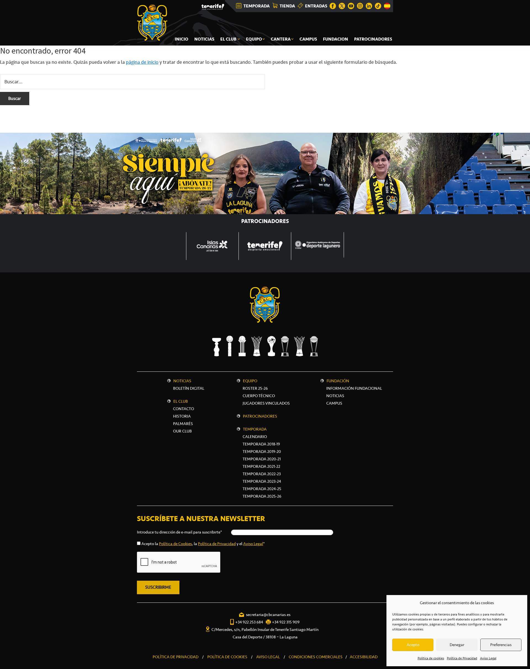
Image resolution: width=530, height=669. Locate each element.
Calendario (255, 436)
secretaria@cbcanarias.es (268, 614)
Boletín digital (188, 388)
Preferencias (501, 644)
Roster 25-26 (255, 388)
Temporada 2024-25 (262, 488)
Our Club (182, 431)
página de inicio (142, 62)
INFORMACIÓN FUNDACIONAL (354, 388)
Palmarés (183, 423)
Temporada (255, 429)
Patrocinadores (260, 416)
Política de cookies (431, 658)
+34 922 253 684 (249, 622)
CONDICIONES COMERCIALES (316, 657)
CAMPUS (334, 403)
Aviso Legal (488, 658)
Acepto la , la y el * (203, 543)
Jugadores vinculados (266, 403)
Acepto (413, 644)
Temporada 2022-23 (262, 474)
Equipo (250, 381)
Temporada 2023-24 (262, 481)
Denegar (457, 644)
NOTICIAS (335, 395)
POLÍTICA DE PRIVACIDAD (175, 657)
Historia (182, 416)
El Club (180, 401)
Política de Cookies (175, 543)
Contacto (183, 408)
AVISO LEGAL (268, 657)
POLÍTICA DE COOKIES (227, 657)
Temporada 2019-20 (262, 451)
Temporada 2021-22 (261, 466)
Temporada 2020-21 (262, 459)
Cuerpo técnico (259, 395)
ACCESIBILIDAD (364, 657)
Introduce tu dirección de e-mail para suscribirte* (179, 532)
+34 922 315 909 (286, 622)
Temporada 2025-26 (262, 496)
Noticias (182, 381)
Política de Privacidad (462, 658)
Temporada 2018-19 (261, 444)
